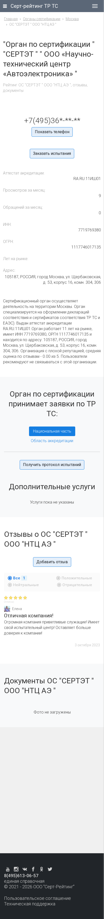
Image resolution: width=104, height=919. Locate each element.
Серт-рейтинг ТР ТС (34, 6)
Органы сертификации (41, 19)
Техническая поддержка (29, 903)
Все (19, 578)
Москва (72, 19)
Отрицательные (77, 585)
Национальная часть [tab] (52, 431)
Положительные (77, 578)
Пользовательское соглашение (37, 898)
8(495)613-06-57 (21, 875)
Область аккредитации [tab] (52, 440)
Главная (11, 19)
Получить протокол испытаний (52, 464)
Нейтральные (26, 585)
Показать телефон (52, 131)
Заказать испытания (52, 153)
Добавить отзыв (52, 561)
